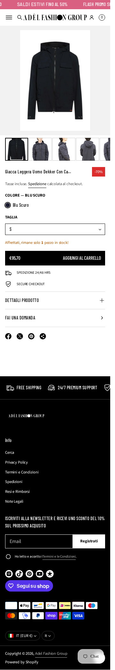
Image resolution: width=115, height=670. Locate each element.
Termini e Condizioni (21, 472)
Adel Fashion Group (51, 653)
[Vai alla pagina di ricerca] (20, 17)
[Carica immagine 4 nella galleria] (87, 149)
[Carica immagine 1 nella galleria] (16, 149)
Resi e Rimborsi (17, 491)
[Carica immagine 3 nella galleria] (63, 149)
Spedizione (37, 184)
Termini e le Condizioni (59, 556)
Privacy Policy (16, 462)
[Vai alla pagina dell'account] (92, 17)
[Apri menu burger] (9, 17)
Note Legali (14, 501)
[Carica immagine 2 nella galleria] (40, 149)
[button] (20, 17)
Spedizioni (13, 482)
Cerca (9, 452)
